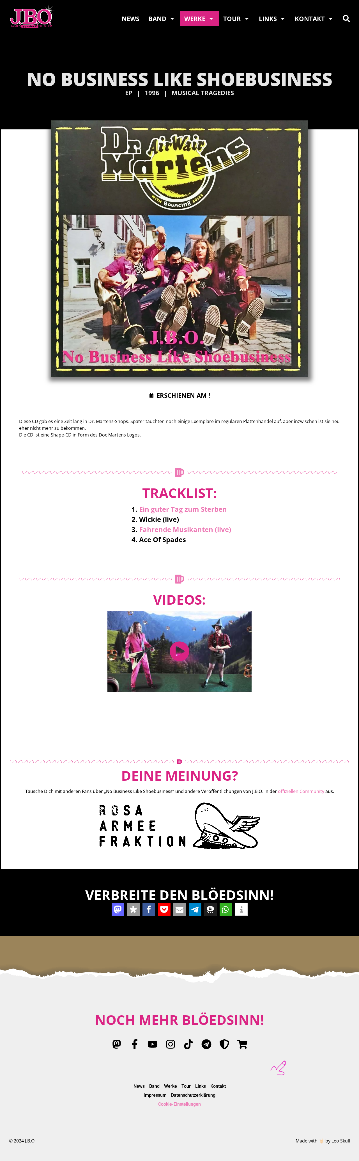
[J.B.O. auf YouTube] (153, 1044)
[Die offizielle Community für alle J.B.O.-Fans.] (179, 825)
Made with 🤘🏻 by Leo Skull (323, 1141)
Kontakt (310, 18)
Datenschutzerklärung (193, 1095)
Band (157, 18)
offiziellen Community (301, 791)
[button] (346, 18)
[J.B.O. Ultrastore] (242, 1044)
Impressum (155, 1095)
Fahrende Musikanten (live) (185, 529)
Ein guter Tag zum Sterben (183, 509)
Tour (232, 18)
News (130, 18)
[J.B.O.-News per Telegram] (206, 1044)
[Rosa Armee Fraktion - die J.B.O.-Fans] (224, 1044)
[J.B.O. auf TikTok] (188, 1044)
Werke (194, 18)
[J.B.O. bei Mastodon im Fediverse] (117, 1044)
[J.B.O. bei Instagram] (170, 1044)
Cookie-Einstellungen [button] (179, 1104)
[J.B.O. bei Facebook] (135, 1044)
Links (268, 18)
